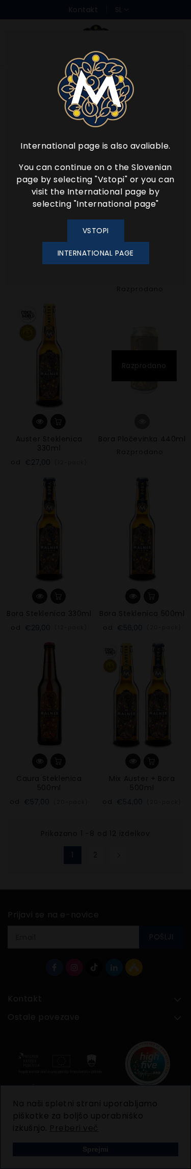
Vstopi (96, 231)
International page (96, 253)
